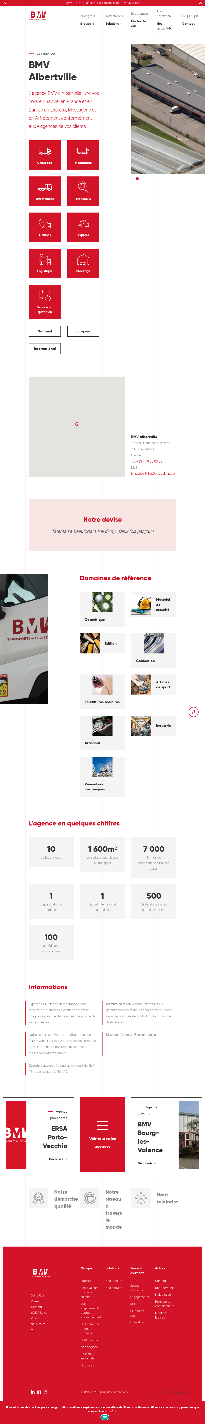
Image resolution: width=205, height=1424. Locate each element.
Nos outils (87, 1365)
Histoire (86, 1281)
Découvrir (56, 1159)
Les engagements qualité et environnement (90, 1310)
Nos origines (89, 1347)
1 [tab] (132, 178)
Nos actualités (164, 25)
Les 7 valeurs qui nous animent (89, 1292)
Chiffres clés (89, 1340)
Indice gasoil (87, 16)
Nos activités (114, 1288)
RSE (133, 1304)
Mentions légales (161, 1315)
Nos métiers (114, 1281)
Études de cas (138, 23)
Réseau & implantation (89, 1356)
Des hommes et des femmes (90, 1328)
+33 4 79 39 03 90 (149, 461)
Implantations (114, 16)
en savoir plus (131, 2)
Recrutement (139, 13)
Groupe (85, 23)
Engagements (139, 1297)
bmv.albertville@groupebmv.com (154, 473)
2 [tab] (137, 178)
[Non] (200, 1413)
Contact (188, 23)
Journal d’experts (136, 1288)
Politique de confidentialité (164, 1304)
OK (105, 1417)
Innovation (137, 1322)
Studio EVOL (180, 1392)
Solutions (112, 23)
